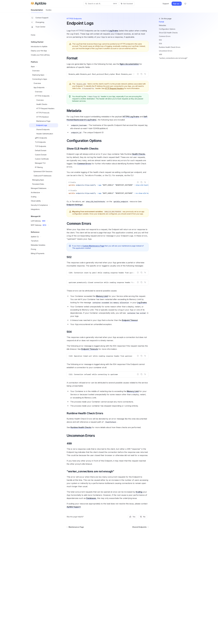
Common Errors (164, 36)
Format (161, 22)
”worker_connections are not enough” (173, 58)
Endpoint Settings (74, 205)
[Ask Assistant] (145, 74)
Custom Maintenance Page (93, 246)
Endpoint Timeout (130, 320)
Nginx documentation (129, 64)
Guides (48, 10)
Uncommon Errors (165, 51)
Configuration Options (167, 29)
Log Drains (113, 31)
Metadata (162, 25)
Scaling (139, 492)
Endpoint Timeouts (89, 349)
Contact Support (41, 18)
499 (160, 54)
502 (160, 40)
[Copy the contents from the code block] (141, 74)
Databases (91, 498)
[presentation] (107, 74)
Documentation (37, 10)
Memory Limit (102, 296)
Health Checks (138, 154)
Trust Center (40, 27)
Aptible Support (74, 507)
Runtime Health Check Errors (169, 47)
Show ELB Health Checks (168, 33)
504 (160, 43)
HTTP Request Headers (114, 88)
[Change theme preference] (185, 3)
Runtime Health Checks (81, 427)
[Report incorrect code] (137, 74)
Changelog (39, 22)
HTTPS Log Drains (131, 116)
